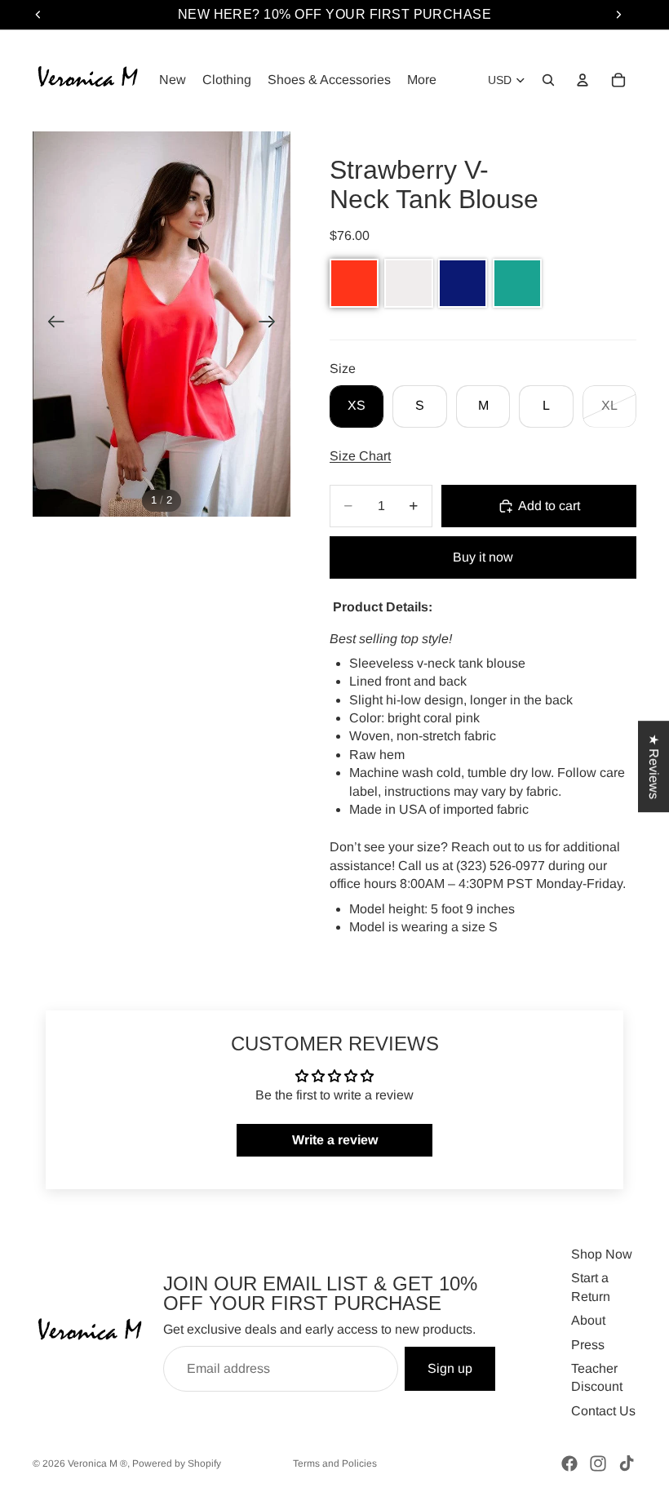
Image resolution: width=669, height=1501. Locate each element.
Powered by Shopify (176, 1463)
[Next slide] (272, 324)
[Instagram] (598, 1463)
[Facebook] (569, 1463)
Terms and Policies (335, 1463)
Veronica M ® (97, 1463)
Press (588, 1345)
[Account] (582, 80)
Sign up (450, 1368)
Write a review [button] (335, 1140)
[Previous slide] (51, 324)
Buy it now (483, 557)
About (588, 1320)
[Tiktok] (626, 1463)
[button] (354, 283)
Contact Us (603, 1411)
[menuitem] (422, 80)
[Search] (548, 80)
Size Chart (360, 456)
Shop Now (601, 1254)
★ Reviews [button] (654, 766)
